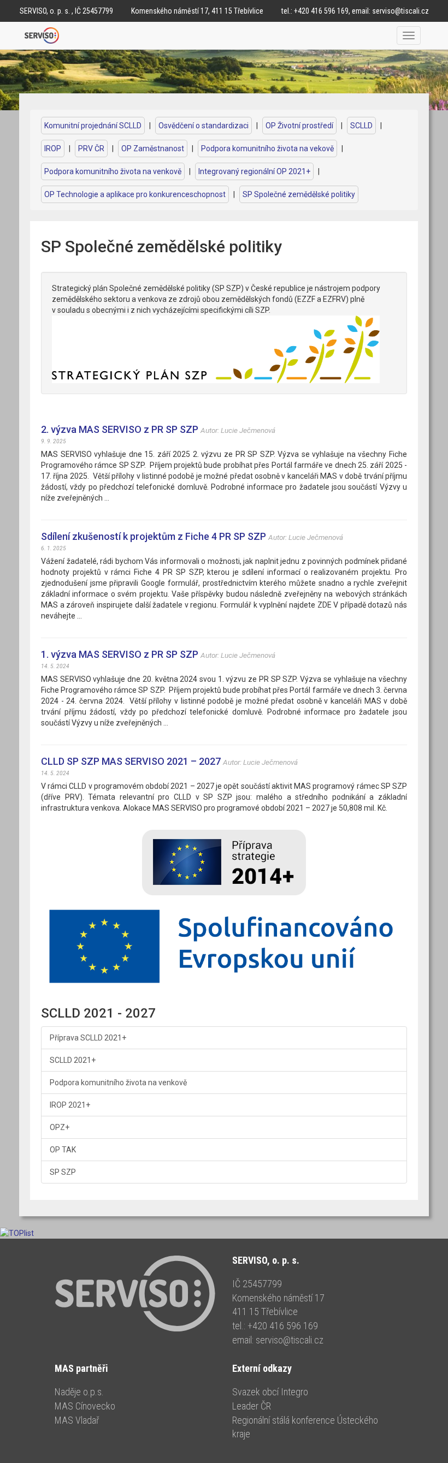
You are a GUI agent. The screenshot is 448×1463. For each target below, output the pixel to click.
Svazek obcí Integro (270, 1391)
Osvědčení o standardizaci (203, 125)
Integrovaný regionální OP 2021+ (254, 171)
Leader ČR (251, 1406)
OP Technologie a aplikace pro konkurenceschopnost (135, 194)
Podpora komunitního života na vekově (267, 148)
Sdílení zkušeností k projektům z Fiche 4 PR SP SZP (153, 536)
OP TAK (63, 1149)
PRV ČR (91, 148)
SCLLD (361, 125)
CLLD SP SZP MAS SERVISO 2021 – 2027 (131, 761)
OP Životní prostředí (299, 125)
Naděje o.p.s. (79, 1391)
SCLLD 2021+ (73, 1060)
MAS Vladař (77, 1420)
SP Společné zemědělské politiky (299, 194)
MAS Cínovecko (85, 1406)
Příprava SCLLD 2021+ (88, 1037)
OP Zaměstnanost (152, 148)
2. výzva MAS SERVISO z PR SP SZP (119, 429)
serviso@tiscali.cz (400, 11)
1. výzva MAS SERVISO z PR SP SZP (119, 654)
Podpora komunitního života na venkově (112, 171)
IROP (52, 148)
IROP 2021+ (70, 1105)
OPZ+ (59, 1127)
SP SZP (63, 1172)
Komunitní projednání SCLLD (93, 125)
